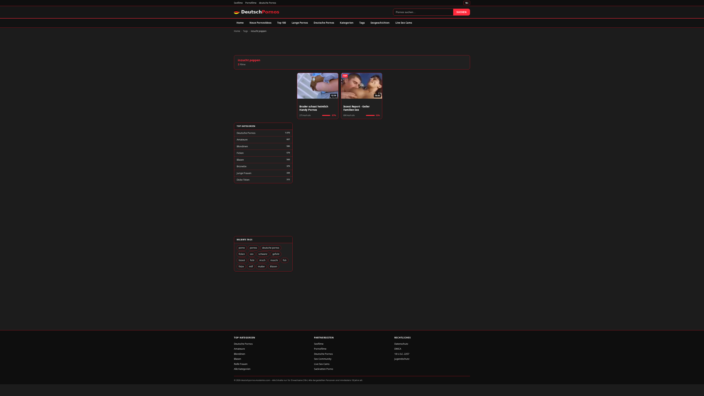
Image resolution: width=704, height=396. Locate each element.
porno (242, 247)
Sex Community (322, 358)
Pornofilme (250, 2)
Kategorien (346, 22)
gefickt (275, 254)
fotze (241, 266)
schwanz (262, 254)
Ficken (240, 153)
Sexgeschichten (380, 22)
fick (284, 260)
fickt (252, 260)
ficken (242, 254)
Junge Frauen (244, 173)
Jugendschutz (401, 358)
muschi (274, 260)
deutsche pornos (270, 247)
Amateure (242, 139)
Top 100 (281, 22)
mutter (261, 266)
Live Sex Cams (403, 22)
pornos (253, 247)
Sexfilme (238, 2)
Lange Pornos (300, 22)
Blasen (240, 159)
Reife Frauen (240, 364)
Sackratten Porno (323, 369)
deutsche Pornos (267, 2)
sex (251, 254)
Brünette (241, 166)
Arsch (262, 260)
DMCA (397, 348)
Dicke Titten (243, 179)
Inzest (242, 260)
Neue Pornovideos (260, 22)
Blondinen (242, 146)
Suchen (461, 12)
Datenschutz (401, 343)
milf (251, 266)
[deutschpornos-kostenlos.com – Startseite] (257, 12)
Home (240, 22)
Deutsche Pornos (324, 22)
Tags (362, 22)
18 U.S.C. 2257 (401, 353)
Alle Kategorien (242, 369)
